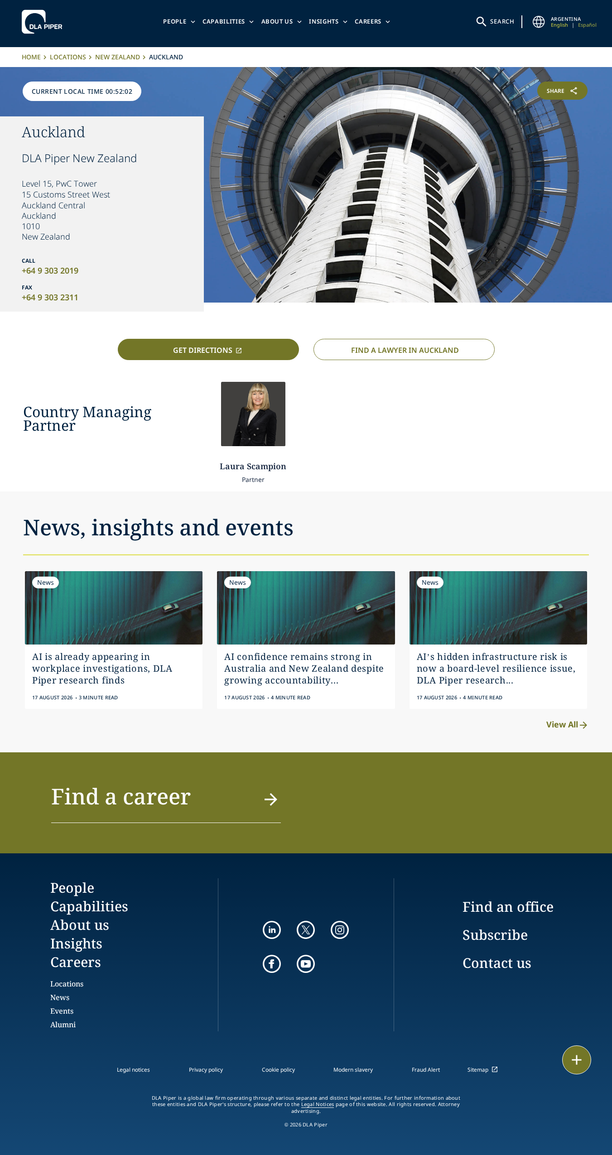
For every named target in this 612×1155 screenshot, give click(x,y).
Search (502, 21)
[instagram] (340, 930)
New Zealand (117, 57)
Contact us (497, 962)
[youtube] (306, 964)
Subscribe (495, 934)
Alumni (63, 1025)
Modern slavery (353, 1069)
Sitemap (477, 1069)
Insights (323, 21)
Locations (68, 57)
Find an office (508, 906)
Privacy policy (206, 1069)
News (59, 997)
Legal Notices (317, 1104)
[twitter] (306, 930)
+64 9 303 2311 (50, 297)
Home (31, 57)
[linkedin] (272, 930)
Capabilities (223, 21)
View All (562, 724)
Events (61, 1011)
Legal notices (133, 1069)
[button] (166, 801)
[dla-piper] (44, 21)
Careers (368, 21)
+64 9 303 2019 (50, 270)
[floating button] (576, 1059)
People (174, 21)
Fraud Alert (426, 1069)
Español (587, 25)
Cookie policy (278, 1069)
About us (277, 21)
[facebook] (272, 964)
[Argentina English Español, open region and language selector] (539, 22)
